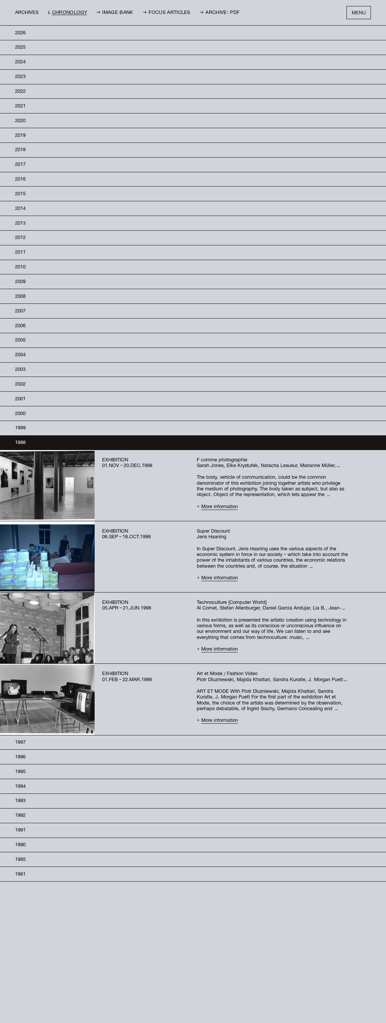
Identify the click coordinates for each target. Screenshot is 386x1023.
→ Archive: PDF (219, 13)
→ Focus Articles (166, 13)
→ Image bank (114, 13)
